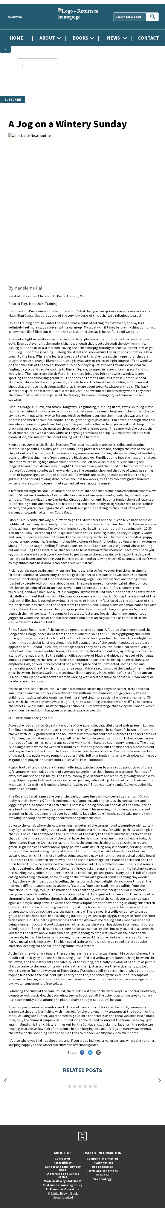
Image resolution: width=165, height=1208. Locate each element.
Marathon (36, 303)
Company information (102, 1158)
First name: (8, 60)
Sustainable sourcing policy (62, 1185)
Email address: (11, 66)
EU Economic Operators (62, 1189)
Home (16, 37)
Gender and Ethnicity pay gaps (63, 1168)
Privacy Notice (85, 86)
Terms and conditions (102, 1171)
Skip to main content (14, 2)
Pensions (102, 1175)
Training (51, 303)
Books (80, 37)
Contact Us (62, 1158)
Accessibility (63, 1163)
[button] (5, 1080)
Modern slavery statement (63, 1181)
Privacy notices (102, 1163)
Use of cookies (102, 1167)
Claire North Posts (52, 296)
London (72, 296)
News (113, 37)
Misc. (83, 296)
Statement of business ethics (62, 1175)
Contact (148, 37)
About (47, 37)
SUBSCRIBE (13, 99)
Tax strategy (102, 1179)
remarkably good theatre (27, 668)
